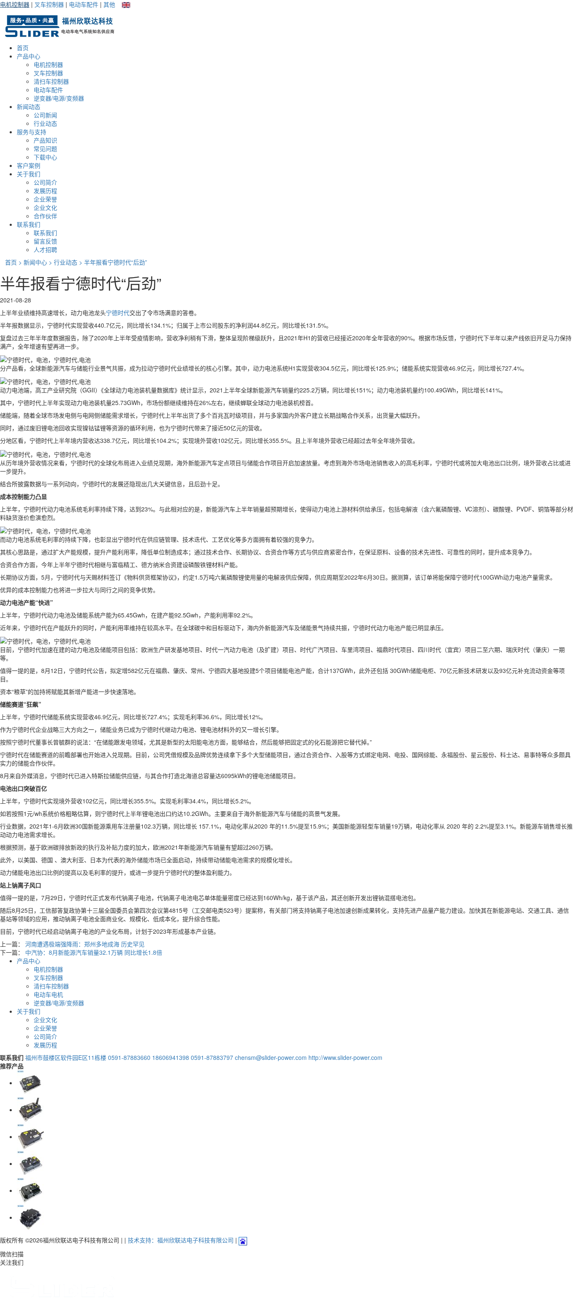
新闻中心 (35, 262)
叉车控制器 (49, 4)
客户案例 (28, 165)
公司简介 (45, 182)
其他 (109, 4)
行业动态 (45, 123)
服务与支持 (31, 131)
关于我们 (28, 173)
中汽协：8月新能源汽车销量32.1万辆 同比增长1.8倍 (93, 952)
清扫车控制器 (51, 81)
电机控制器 (14, 4)
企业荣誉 (45, 199)
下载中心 (45, 157)
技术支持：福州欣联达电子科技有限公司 (181, 1240)
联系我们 (28, 224)
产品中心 (28, 56)
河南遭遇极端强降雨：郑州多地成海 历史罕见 (85, 944)
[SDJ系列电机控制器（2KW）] (30, 1109)
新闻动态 (28, 106)
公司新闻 (45, 115)
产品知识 (45, 140)
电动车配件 (83, 4)
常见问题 (45, 148)
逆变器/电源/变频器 (59, 98)
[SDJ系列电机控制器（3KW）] (30, 1217)
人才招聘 (45, 249)
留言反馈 (45, 241)
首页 (23, 47)
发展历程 (45, 190)
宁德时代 (117, 312)
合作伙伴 (45, 216)
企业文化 (45, 207)
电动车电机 (48, 994)
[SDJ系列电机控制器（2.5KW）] (30, 1136)
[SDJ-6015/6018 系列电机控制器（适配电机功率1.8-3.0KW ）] (30, 1082)
